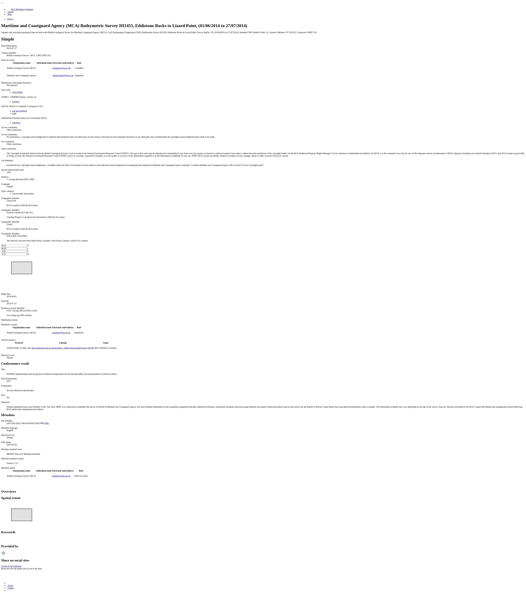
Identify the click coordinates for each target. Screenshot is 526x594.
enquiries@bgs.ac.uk (61, 68)
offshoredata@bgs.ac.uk (62, 75)
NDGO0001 (17, 92)
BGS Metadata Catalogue (22, 9)
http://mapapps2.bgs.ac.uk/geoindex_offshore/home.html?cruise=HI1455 (63, 348)
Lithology (16, 123)
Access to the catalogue (11, 566)
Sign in (10, 19)
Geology (16, 101)
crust (14, 113)
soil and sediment (19, 111)
